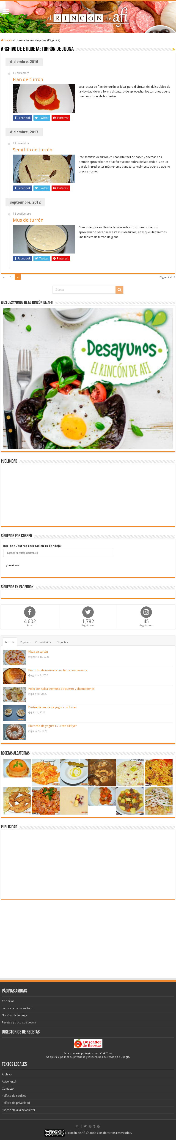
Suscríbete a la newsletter (18, 1110)
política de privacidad (72, 1056)
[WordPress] (98, 1126)
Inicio (8, 40)
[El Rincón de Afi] (88, 17)
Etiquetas (62, 642)
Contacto (8, 1088)
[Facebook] (81, 1126)
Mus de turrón (28, 220)
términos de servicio (104, 1056)
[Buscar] (119, 290)
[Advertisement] (88, 495)
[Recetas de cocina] (88, 1043)
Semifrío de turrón (32, 150)
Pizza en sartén (38, 651)
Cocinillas (8, 1001)
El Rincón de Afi (75, 1133)
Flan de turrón (28, 79)
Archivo (7, 1074)
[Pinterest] (90, 1126)
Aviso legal (9, 1081)
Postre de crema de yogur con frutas (52, 707)
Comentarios (43, 642)
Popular (25, 642)
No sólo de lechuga (14, 1015)
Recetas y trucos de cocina (19, 1022)
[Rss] (77, 1126)
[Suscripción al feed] (174, 49)
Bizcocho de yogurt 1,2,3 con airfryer (52, 726)
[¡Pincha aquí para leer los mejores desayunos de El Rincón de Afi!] (88, 378)
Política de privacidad (16, 1103)
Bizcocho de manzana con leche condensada (57, 670)
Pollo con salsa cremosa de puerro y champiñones (61, 688)
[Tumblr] (94, 1126)
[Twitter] (85, 1126)
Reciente (10, 642)
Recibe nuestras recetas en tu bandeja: (32, 546)
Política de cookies (14, 1095)
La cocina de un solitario (17, 1008)
